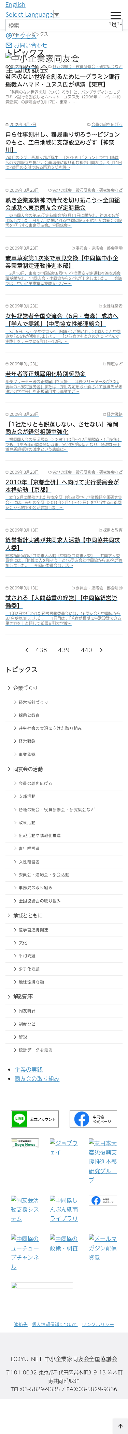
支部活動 (27, 796)
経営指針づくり (33, 702)
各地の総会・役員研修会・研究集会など (57, 809)
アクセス (24, 36)
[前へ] (26, 650)
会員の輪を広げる (36, 783)
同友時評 (27, 1011)
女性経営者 (29, 861)
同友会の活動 (28, 769)
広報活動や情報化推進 (40, 835)
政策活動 (27, 822)
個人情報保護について (55, 1324)
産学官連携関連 (33, 930)
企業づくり (25, 688)
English (15, 4)
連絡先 (21, 1324)
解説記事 (23, 996)
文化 (23, 943)
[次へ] (101, 650)
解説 (23, 1037)
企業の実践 (29, 1069)
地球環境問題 (31, 982)
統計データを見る (36, 1050)
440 (87, 650)
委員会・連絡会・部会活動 (44, 874)
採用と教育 (29, 715)
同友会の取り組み (37, 1078)
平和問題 (27, 955)
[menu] (115, 17)
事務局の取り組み (36, 887)
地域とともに (28, 915)
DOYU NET (27, 1359)
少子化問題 (29, 969)
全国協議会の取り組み (40, 901)
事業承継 (27, 754)
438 (41, 650)
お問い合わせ (30, 45)
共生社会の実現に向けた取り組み (50, 728)
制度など (27, 1024)
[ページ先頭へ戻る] (120, 1426)
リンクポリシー (98, 1324)
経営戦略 (27, 741)
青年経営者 (29, 848)
